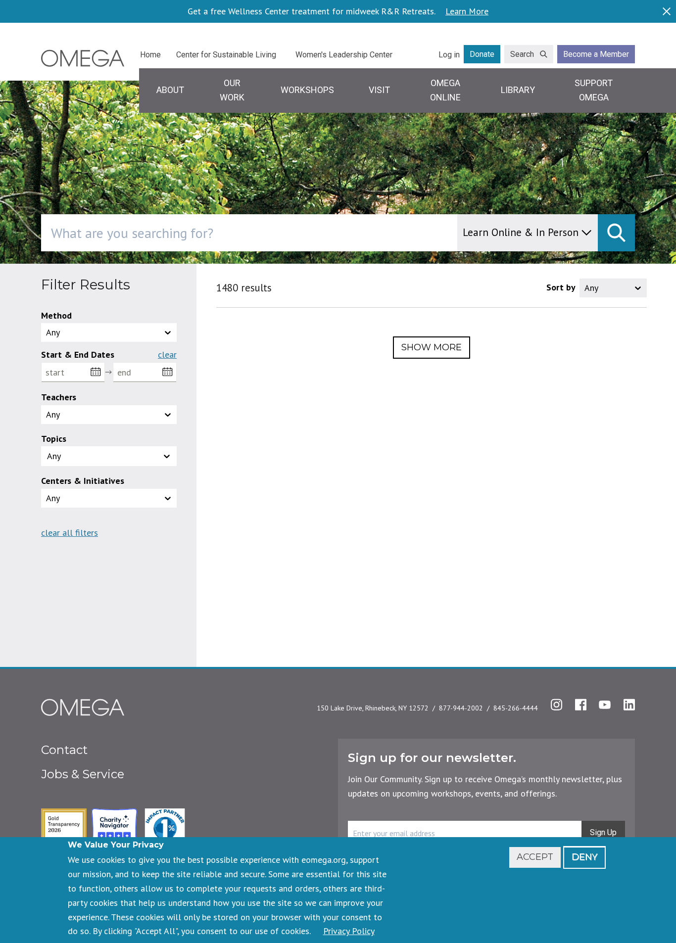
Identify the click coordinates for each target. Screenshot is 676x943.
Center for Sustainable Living (226, 54)
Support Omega (594, 90)
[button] (109, 456)
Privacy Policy (349, 931)
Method (56, 315)
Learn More (466, 11)
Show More (431, 347)
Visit (379, 90)
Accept (535, 856)
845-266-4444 (515, 708)
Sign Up (603, 832)
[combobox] (291, 232)
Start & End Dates (77, 354)
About (170, 90)
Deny (584, 856)
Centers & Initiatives (82, 480)
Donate (482, 54)
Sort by (561, 287)
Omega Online (445, 90)
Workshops (307, 90)
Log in (449, 54)
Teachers (58, 397)
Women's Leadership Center (343, 54)
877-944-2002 (461, 708)
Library (518, 90)
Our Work (232, 90)
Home (150, 54)
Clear (167, 354)
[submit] (616, 232)
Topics (53, 438)
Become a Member (596, 54)
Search (522, 54)
